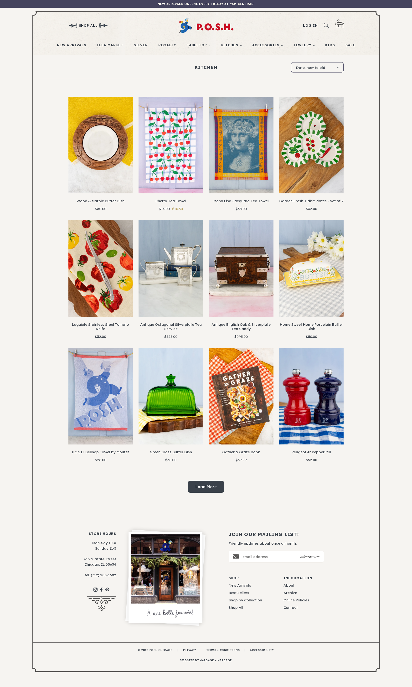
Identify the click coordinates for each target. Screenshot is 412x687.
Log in (310, 25)
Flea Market (110, 45)
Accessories (265, 45)
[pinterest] (107, 587)
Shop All (236, 607)
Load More (206, 486)
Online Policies (296, 600)
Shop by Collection (245, 600)
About (288, 585)
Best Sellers (239, 592)
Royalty (167, 45)
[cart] (339, 23)
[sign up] (310, 556)
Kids (330, 45)
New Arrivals (71, 45)
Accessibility (262, 650)
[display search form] (326, 25)
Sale (350, 45)
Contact (290, 607)
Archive (290, 592)
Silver (141, 45)
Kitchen (229, 45)
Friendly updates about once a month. (263, 543)
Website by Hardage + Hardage (206, 660)
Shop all (88, 25)
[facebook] (101, 587)
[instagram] (95, 587)
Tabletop (197, 45)
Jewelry (302, 45)
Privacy (189, 650)
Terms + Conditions (223, 650)
